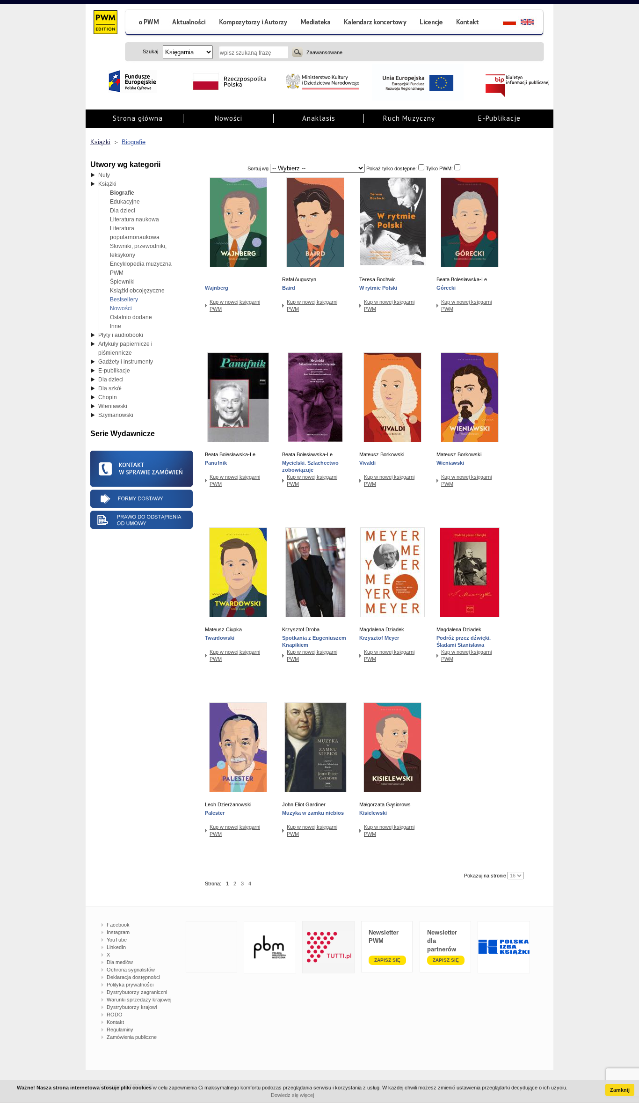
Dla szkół (110, 388)
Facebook (118, 925)
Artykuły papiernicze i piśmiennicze (125, 348)
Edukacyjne (125, 201)
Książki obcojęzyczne (137, 290)
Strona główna (138, 118)
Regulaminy (120, 1029)
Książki (100, 142)
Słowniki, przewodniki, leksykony (138, 250)
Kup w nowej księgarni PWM (235, 305)
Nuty (104, 175)
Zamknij (620, 1090)
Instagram (118, 932)
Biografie (133, 142)
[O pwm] (145, 23)
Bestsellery (124, 299)
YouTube (117, 939)
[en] (532, 23)
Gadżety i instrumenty (125, 361)
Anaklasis (318, 118)
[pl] (503, 23)
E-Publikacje (499, 118)
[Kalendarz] (375, 23)
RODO (115, 1014)
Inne (115, 326)
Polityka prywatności (130, 984)
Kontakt (115, 1022)
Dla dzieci (122, 210)
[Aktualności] (189, 23)
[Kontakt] (469, 23)
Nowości (228, 118)
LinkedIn (116, 947)
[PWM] (105, 23)
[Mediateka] (316, 23)
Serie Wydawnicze (122, 434)
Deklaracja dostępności (133, 977)
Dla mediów (120, 962)
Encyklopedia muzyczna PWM (141, 268)
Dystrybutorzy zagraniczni (137, 992)
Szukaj (297, 52)
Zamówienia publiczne (132, 1037)
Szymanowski (115, 415)
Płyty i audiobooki (120, 335)
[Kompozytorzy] (253, 23)
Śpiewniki (122, 281)
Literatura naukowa (134, 219)
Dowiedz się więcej (292, 1095)
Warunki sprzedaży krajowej (139, 999)
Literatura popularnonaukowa (135, 233)
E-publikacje (114, 370)
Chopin (107, 397)
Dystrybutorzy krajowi (132, 1007)
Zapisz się (387, 960)
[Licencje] (431, 23)
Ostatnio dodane (131, 317)
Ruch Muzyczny (409, 118)
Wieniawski (112, 406)
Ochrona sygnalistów (131, 969)
